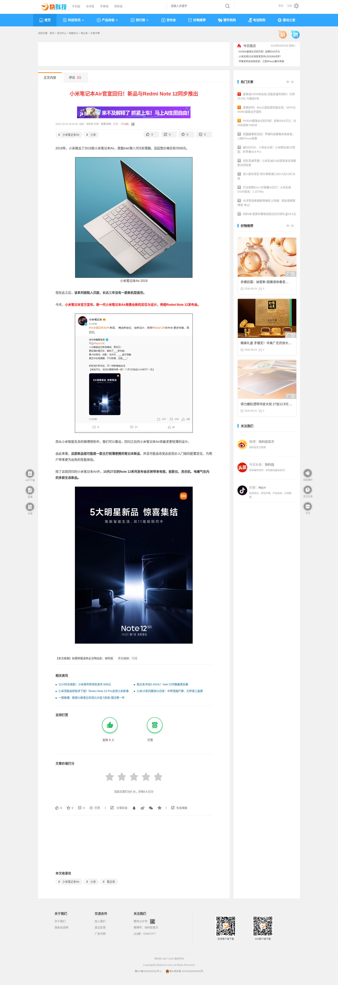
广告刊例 (100, 933)
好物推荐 (199, 20)
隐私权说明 (61, 927)
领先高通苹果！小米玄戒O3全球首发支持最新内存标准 (266, 163)
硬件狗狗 (229, 20)
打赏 (97, 807)
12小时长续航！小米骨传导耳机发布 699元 (84, 684)
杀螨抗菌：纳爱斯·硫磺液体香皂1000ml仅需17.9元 (263, 283)
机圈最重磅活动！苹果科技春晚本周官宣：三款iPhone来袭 (266, 136)
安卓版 (90, 6)
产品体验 (108, 20)
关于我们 (60, 921)
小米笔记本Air (69, 135)
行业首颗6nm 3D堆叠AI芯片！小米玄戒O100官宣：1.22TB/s (264, 189)
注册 (289, 6)
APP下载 (30, 480)
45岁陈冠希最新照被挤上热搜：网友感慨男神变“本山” (266, 203)
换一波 (290, 82)
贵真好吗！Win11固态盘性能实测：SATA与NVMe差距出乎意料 (266, 109)
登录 (281, 6)
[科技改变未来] (51, 6)
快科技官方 (151, 927)
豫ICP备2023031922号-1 (148, 971)
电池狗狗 (259, 20)
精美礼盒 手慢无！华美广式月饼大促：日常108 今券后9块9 (264, 344)
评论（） (76, 77)
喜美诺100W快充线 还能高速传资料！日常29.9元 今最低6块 (266, 96)
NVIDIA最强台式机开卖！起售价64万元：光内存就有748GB (266, 123)
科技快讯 (74, 20)
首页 (47, 20)
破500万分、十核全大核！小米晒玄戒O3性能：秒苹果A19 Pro (266, 149)
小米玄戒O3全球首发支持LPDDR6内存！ (260, 56)
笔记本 (84, 33)
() (127, 124)
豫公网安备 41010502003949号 (186, 971)
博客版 (118, 6)
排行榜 (140, 20)
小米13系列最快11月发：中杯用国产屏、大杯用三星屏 (170, 691)
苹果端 (104, 6)
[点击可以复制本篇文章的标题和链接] (132, 124)
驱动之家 (289, 20)
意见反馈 (100, 927)
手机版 (76, 6)
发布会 (171, 20)
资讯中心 (61, 33)
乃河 (103, 124)
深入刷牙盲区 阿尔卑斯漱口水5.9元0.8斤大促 (266, 176)
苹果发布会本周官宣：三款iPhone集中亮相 (261, 61)
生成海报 (181, 807)
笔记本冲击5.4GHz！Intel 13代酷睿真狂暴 (162, 684)
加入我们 (100, 921)
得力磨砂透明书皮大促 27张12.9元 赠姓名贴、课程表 (266, 405)
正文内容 (50, 77)
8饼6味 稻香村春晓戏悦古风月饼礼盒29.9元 (267, 214)
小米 (91, 135)
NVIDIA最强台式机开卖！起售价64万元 (259, 51)
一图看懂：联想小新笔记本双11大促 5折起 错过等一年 (91, 697)
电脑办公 (73, 33)
